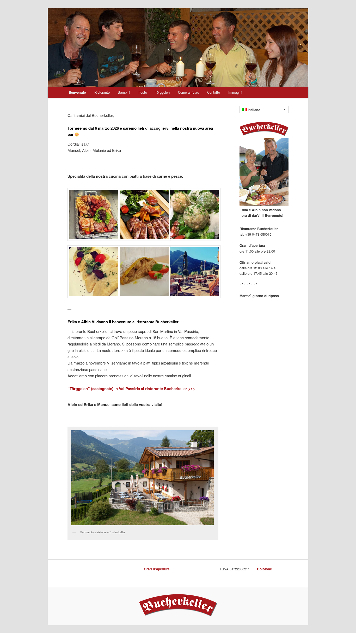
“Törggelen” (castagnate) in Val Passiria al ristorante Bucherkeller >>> (131, 388)
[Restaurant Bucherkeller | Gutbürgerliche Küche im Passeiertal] (178, 614)
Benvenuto (77, 92)
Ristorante (102, 92)
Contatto (213, 92)
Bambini (124, 92)
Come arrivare (188, 92)
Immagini (235, 92)
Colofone (264, 568)
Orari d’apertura (156, 568)
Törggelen (162, 92)
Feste (142, 92)
